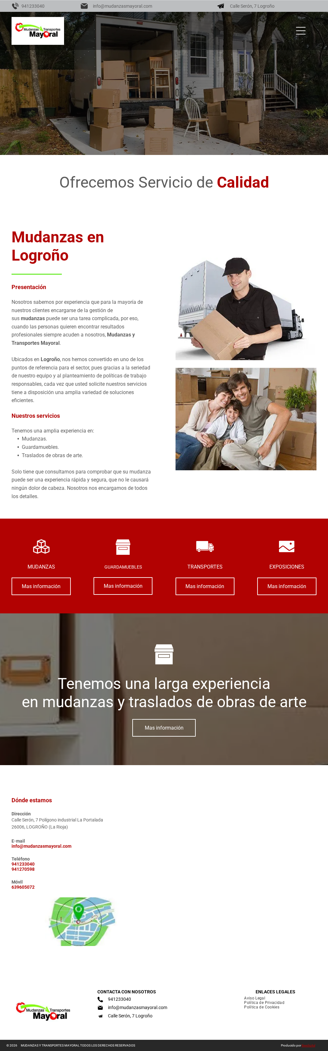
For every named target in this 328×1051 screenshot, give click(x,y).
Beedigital (308, 1045)
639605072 (23, 887)
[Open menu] (301, 31)
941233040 (33, 6)
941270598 (23, 869)
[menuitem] (252, 998)
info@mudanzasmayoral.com (122, 6)
